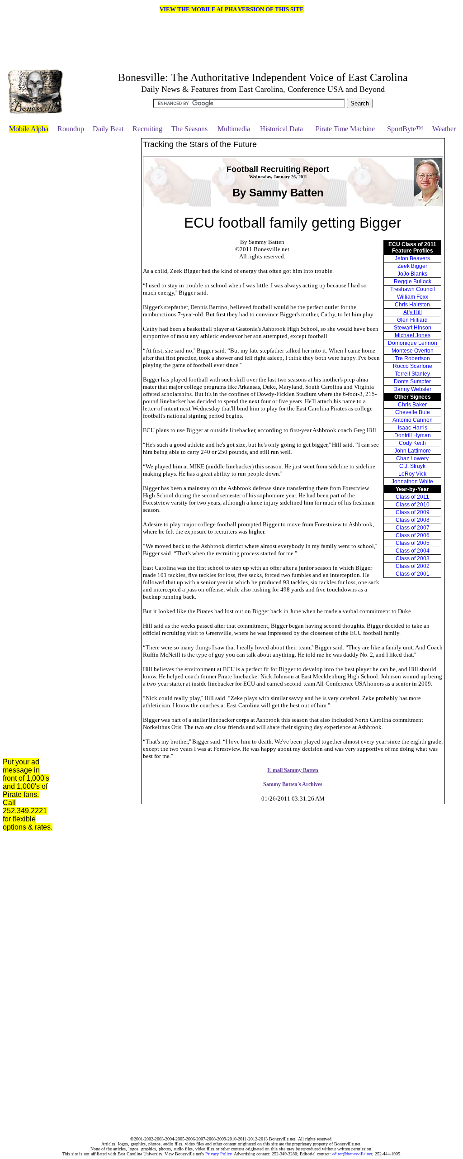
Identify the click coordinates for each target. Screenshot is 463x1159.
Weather (444, 129)
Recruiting (147, 129)
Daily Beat (108, 129)
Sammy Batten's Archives (292, 784)
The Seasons (189, 129)
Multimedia (233, 129)
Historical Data (281, 129)
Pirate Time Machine (345, 129)
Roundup (70, 129)
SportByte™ (405, 129)
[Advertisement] (100, 274)
